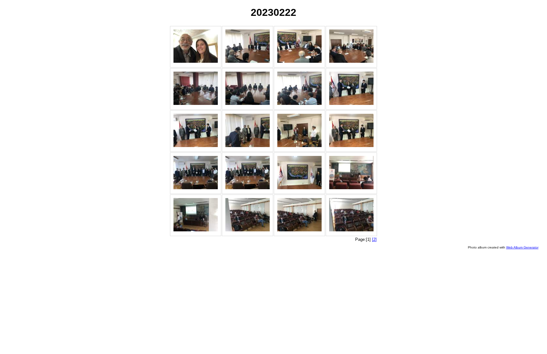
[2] (374, 239)
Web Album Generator (522, 247)
